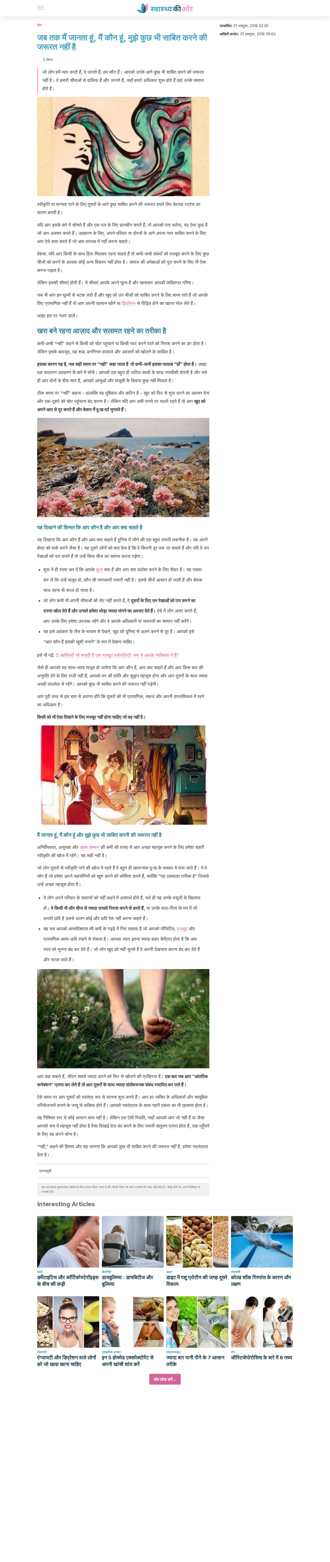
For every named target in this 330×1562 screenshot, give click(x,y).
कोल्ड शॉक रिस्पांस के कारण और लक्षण (261, 1280)
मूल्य (99, 569)
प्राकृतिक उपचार (111, 1352)
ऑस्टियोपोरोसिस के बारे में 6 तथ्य (261, 1357)
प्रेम (39, 25)
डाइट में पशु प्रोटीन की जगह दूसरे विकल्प (196, 1280)
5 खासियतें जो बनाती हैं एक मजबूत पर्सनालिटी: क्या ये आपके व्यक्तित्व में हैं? (117, 655)
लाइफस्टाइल (173, 1352)
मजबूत (182, 928)
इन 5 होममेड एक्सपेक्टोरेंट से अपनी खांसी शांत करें (127, 1360)
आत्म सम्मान (89, 847)
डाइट (169, 1272)
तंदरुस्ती (235, 1272)
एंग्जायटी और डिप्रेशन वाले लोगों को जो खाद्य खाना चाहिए (66, 1360)
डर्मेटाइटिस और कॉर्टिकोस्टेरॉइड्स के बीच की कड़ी (67, 1280)
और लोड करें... (165, 1379)
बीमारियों (106, 1272)
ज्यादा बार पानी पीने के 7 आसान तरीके (195, 1360)
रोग (233, 1352)
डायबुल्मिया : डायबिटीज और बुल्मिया (127, 1280)
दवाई (40, 1272)
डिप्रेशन (129, 303)
